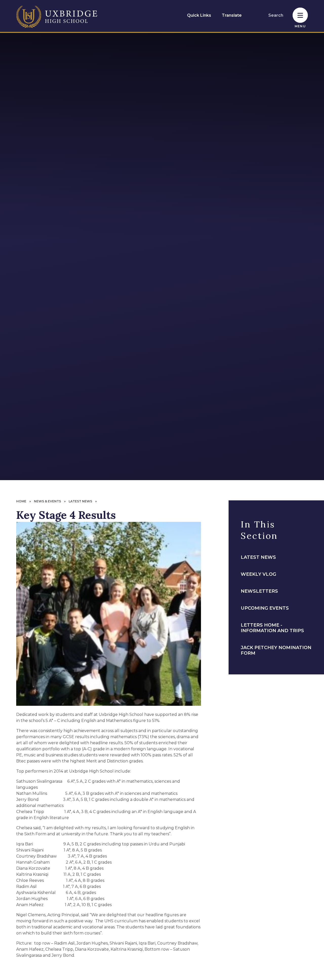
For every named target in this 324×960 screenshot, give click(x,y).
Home (21, 501)
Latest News (80, 501)
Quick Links (199, 15)
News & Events (47, 501)
